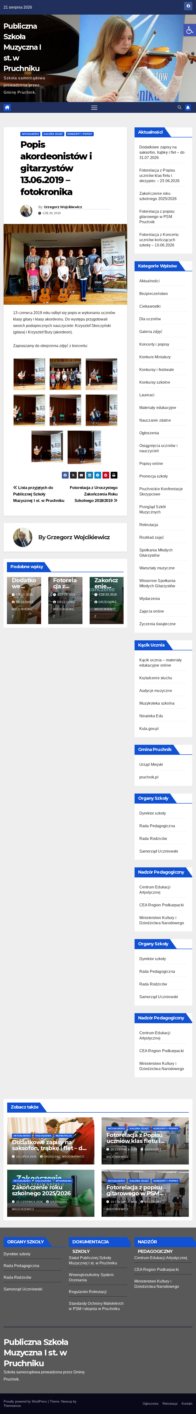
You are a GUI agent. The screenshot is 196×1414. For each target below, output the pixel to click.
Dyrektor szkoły (152, 813)
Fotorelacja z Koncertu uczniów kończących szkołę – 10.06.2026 (159, 240)
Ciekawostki (150, 306)
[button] (190, 30)
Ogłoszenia (149, 433)
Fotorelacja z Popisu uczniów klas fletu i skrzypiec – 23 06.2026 (159, 175)
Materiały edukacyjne (157, 408)
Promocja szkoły (153, 476)
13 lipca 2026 (27, 1156)
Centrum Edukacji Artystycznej (160, 1258)
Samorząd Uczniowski (158, 851)
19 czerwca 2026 (124, 1201)
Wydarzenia (149, 599)
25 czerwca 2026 (124, 1149)
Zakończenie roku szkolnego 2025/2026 (41, 1190)
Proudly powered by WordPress (26, 1401)
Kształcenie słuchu (155, 678)
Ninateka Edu (151, 716)
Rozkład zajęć (151, 537)
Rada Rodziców (153, 839)
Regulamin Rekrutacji (88, 1292)
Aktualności (30, 134)
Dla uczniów (150, 319)
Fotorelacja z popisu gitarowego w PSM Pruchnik (157, 216)
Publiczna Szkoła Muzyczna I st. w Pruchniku (22, 47)
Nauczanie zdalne (155, 420)
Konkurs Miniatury (155, 357)
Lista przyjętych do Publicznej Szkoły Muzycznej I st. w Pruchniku (38, 494)
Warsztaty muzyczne (157, 568)
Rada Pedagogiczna (157, 826)
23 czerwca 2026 (30, 1201)
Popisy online (151, 464)
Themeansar (12, 1406)
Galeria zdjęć (53, 134)
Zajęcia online (151, 611)
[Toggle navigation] (94, 107)
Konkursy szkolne (154, 382)
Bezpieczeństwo (153, 294)
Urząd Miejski (151, 764)
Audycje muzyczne (155, 691)
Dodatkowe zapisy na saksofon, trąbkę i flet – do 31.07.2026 (162, 152)
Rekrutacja (148, 525)
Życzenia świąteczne (157, 624)
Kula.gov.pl (149, 729)
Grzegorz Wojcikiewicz (63, 207)
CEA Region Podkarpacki (161, 905)
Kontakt (187, 1403)
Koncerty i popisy (79, 134)
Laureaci (147, 395)
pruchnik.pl (148, 777)
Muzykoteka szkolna (157, 703)
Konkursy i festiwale (156, 370)
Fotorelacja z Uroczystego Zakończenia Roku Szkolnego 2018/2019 (93, 494)
